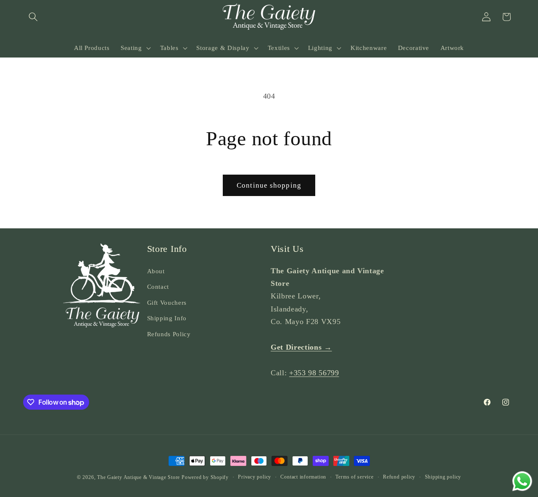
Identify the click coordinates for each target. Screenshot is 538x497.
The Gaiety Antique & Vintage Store (138, 477)
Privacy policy (254, 477)
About (156, 271)
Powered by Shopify (205, 477)
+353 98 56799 (314, 373)
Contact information (303, 477)
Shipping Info (167, 318)
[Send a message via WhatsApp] (522, 481)
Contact (158, 286)
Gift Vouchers (167, 302)
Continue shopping (269, 185)
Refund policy (399, 477)
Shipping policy (443, 477)
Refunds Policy (169, 333)
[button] (33, 17)
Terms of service (354, 477)
